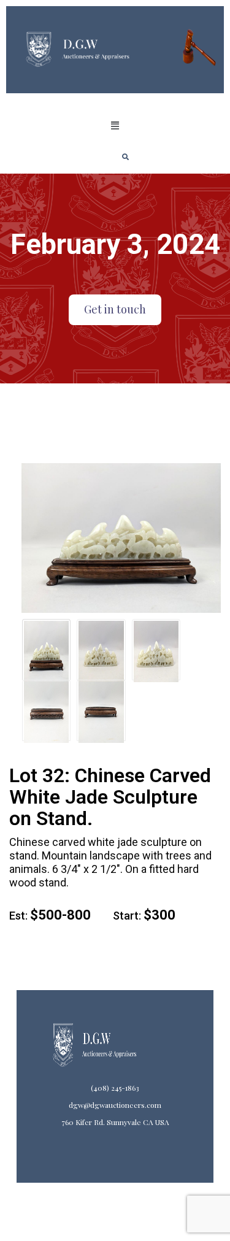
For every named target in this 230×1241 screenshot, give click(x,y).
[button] (114, 126)
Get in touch (115, 309)
